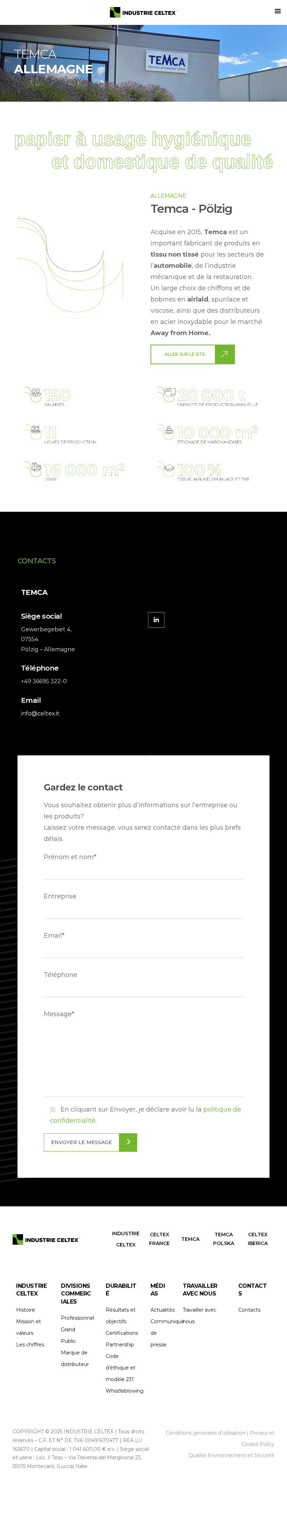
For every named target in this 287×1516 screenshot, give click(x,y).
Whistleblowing (125, 1391)
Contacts (249, 1310)
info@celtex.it (40, 713)
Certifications (122, 1333)
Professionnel (77, 1318)
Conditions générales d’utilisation (205, 1433)
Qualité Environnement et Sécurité (231, 1455)
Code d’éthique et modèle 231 (120, 1367)
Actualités (162, 1310)
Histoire (25, 1310)
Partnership (120, 1344)
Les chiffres (30, 1344)
